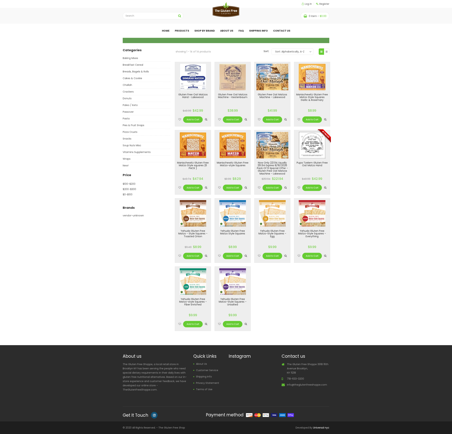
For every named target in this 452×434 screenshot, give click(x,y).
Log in (308, 4)
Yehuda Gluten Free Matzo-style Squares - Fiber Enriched (193, 301)
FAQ (241, 31)
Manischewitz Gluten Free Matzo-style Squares (232, 164)
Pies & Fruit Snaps (133, 125)
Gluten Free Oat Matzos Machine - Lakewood (272, 96)
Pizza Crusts (130, 132)
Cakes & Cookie (132, 78)
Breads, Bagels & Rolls (136, 71)
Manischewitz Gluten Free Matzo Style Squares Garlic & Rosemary (312, 97)
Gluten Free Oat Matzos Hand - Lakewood (193, 96)
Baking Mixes (130, 58)
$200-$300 (129, 189)
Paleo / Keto (130, 105)
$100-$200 (129, 184)
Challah (127, 85)
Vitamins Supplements (137, 152)
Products (182, 31)
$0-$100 (127, 194)
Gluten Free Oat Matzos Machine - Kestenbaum (232, 96)
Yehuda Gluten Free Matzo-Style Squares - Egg (272, 233)
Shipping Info (258, 31)
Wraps (126, 159)
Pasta (126, 118)
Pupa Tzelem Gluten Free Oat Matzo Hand (312, 164)
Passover (128, 112)
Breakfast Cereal (133, 65)
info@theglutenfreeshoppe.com (307, 384)
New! (126, 165)
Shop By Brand (204, 31)
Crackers (128, 91)
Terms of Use (204, 389)
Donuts (127, 98)
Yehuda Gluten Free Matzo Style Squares (232, 232)
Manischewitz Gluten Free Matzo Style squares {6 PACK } (193, 165)
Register (324, 4)
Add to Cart (193, 119)
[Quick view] (206, 119)
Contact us (281, 31)
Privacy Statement (207, 383)
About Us (201, 364)
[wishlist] (179, 119)
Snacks (127, 138)
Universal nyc (321, 427)
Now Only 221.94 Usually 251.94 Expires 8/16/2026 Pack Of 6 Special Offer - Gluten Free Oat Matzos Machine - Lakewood (272, 168)
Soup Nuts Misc (132, 145)
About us (226, 31)
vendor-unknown (133, 215)
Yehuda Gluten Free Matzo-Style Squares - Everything (312, 233)
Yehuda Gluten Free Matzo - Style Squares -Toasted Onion (192, 233)
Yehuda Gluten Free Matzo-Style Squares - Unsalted (232, 301)
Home (166, 31)
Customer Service (207, 370)
